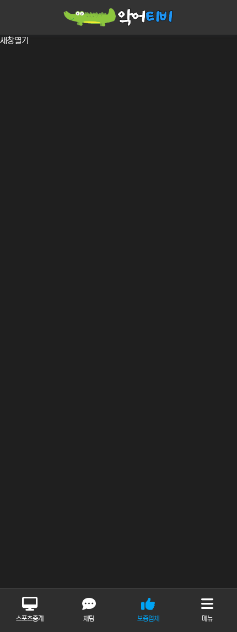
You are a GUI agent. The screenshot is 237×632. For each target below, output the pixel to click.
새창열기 (14, 40)
